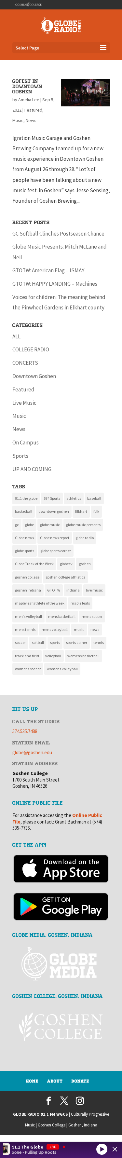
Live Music (24, 402)
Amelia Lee (28, 99)
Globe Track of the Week (34, 563)
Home (32, 1081)
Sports (20, 455)
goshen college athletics (65, 577)
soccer (20, 642)
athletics (73, 498)
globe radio (84, 537)
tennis (98, 642)
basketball (23, 511)
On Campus (25, 442)
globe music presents (83, 524)
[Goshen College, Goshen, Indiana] (61, 1026)
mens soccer (92, 616)
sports (55, 642)
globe (29, 524)
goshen (85, 563)
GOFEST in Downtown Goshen (27, 86)
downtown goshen (53, 511)
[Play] (102, 1149)
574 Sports (52, 498)
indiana (73, 590)
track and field (27, 655)
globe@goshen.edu (32, 752)
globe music (50, 524)
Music (17, 120)
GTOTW (53, 590)
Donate (80, 1081)
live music (94, 590)
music (79, 629)
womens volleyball (62, 668)
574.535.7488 (24, 731)
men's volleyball (28, 616)
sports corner (76, 642)
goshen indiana (28, 590)
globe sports (24, 550)
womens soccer (28, 668)
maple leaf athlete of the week (39, 603)
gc (17, 524)
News (31, 120)
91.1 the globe (26, 498)
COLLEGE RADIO (30, 349)
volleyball (53, 655)
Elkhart (81, 511)
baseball (94, 498)
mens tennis (25, 629)
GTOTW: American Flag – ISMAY (48, 270)
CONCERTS (25, 362)
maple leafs (80, 603)
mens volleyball (55, 629)
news (94, 629)
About (55, 1081)
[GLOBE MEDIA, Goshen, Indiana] (61, 964)
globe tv (66, 563)
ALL (16, 336)
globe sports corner (55, 550)
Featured (33, 110)
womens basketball (83, 655)
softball (38, 642)
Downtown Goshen (34, 376)
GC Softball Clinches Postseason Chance (58, 233)
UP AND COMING (31, 469)
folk (96, 511)
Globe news (24, 537)
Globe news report (54, 537)
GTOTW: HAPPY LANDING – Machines (54, 283)
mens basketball (61, 616)
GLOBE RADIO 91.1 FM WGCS (40, 1114)
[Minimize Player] (115, 1149)
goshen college (27, 577)
